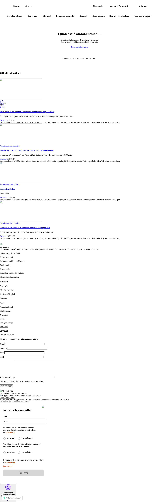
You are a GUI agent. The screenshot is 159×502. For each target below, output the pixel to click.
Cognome (3, 348)
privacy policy (38, 381)
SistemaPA (4, 286)
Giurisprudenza (5, 311)
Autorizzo (11, 438)
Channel (47, 16)
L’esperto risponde (65, 16)
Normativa (4, 315)
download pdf (8, 466)
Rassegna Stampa (6, 323)
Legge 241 (4, 331)
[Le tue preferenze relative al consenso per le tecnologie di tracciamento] (12, 498)
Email (2, 353)
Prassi (2, 319)
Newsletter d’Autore (119, 16)
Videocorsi (4, 327)
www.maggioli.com (20, 393)
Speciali (83, 16)
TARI (47, 21)
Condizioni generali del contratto (12, 273)
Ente (1, 357)
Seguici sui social (6, 257)
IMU (37, 21)
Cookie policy (5, 265)
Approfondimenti (6, 307)
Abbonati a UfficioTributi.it (10, 253)
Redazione (4, 120)
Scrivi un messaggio (7, 378)
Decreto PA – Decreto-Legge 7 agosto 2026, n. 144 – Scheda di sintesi (27, 150)
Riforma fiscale (61, 21)
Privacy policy (5, 269)
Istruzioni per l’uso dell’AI (9, 277)
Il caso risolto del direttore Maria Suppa (89, 21)
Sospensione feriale (7, 189)
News (2, 303)
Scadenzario (99, 16)
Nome (2, 344)
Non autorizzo (27, 438)
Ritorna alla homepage (79, 47)
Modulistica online (7, 290)
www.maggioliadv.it (7, 398)
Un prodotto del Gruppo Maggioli (12, 261)
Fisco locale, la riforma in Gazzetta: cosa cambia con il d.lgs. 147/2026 (27, 112)
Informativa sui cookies (20, 402)
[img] (43, 407)
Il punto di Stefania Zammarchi (124, 21)
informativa (10, 432)
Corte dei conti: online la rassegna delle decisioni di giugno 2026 (25, 228)
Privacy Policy (5, 402)
